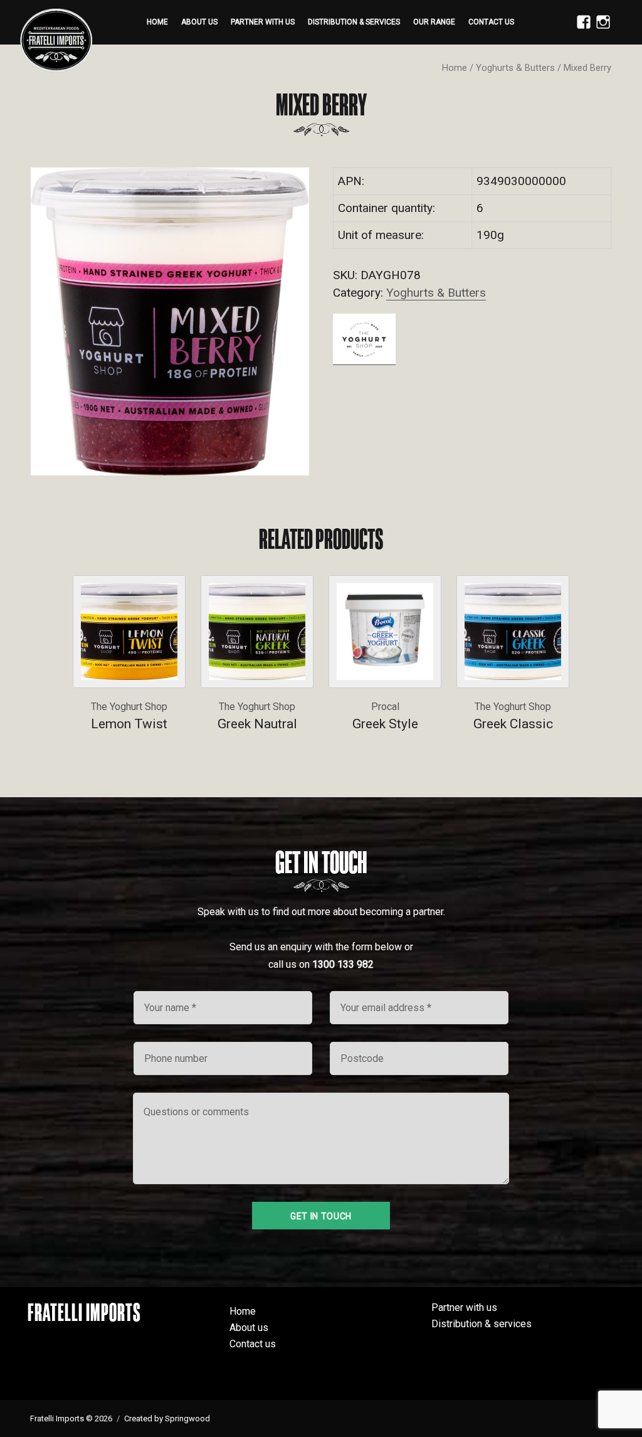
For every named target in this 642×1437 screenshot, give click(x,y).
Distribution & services (354, 22)
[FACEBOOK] (580, 28)
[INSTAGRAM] (600, 28)
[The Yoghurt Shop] (364, 339)
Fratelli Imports (84, 1312)
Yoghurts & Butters (515, 67)
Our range (434, 22)
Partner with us (263, 22)
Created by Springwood (167, 1418)
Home (157, 22)
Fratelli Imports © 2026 (71, 1418)
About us (199, 22)
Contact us (491, 22)
